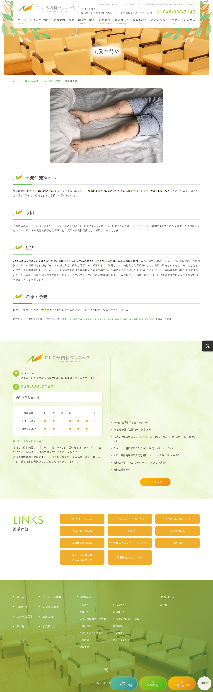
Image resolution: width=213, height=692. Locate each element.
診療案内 (59, 21)
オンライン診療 (124, 685)
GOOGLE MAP (154, 482)
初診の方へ (158, 21)
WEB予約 (152, 685)
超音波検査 (140, 21)
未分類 (163, 604)
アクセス (174, 21)
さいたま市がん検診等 (92, 633)
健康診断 (118, 626)
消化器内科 (119, 604)
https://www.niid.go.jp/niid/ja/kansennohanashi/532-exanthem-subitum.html (112, 319)
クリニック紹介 (40, 21)
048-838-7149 (37, 387)
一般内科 (84, 604)
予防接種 (118, 633)
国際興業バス (145, 436)
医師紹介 (21, 606)
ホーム (22, 21)
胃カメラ (104, 21)
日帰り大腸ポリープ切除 (93, 619)
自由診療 (84, 640)
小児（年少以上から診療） (127, 619)
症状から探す (50, 606)
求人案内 (189, 21)
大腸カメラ (122, 21)
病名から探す (24, 616)
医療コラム (168, 597)
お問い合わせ (182, 685)
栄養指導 (84, 647)
